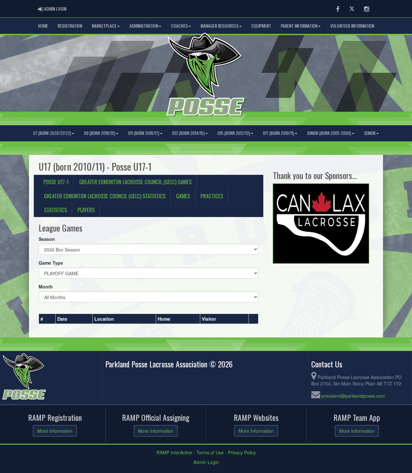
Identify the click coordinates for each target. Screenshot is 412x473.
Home (43, 25)
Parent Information (299, 25)
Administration (143, 25)
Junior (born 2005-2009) (329, 133)
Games (183, 196)
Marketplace (104, 25)
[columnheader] (47, 319)
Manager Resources (220, 25)
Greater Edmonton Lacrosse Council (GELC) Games (135, 182)
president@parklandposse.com (353, 396)
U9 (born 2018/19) (99, 133)
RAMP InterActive (174, 452)
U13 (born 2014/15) (188, 133)
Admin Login (206, 462)
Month (46, 286)
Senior (370, 133)
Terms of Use (210, 452)
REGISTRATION (70, 25)
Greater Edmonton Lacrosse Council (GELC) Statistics (104, 196)
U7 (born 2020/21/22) (52, 133)
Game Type (51, 263)
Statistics (55, 210)
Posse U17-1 (56, 182)
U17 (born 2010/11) (278, 133)
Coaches (179, 25)
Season (47, 239)
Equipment (261, 25)
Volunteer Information (352, 25)
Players (86, 210)
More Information (54, 431)
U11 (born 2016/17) (143, 133)
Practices (212, 196)
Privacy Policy (242, 452)
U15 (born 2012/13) (234, 133)
